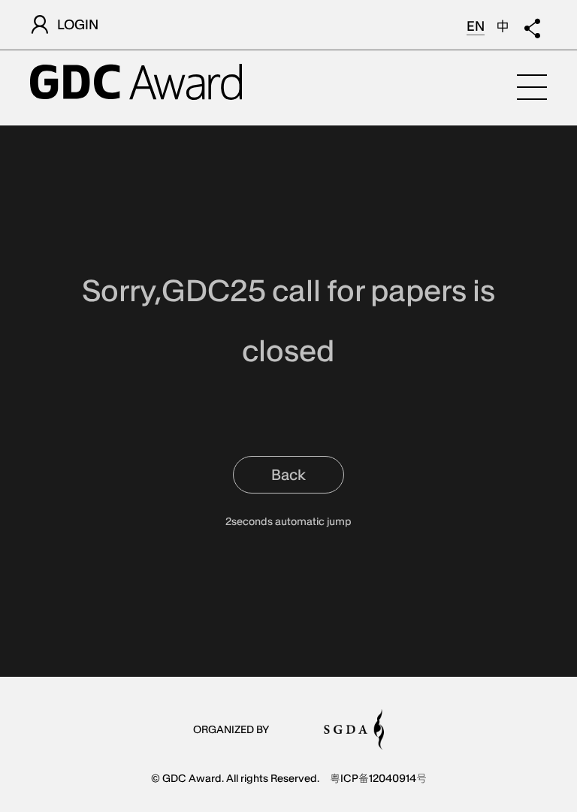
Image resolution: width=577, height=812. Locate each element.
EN (476, 26)
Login (77, 24)
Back (288, 474)
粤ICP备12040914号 (378, 778)
